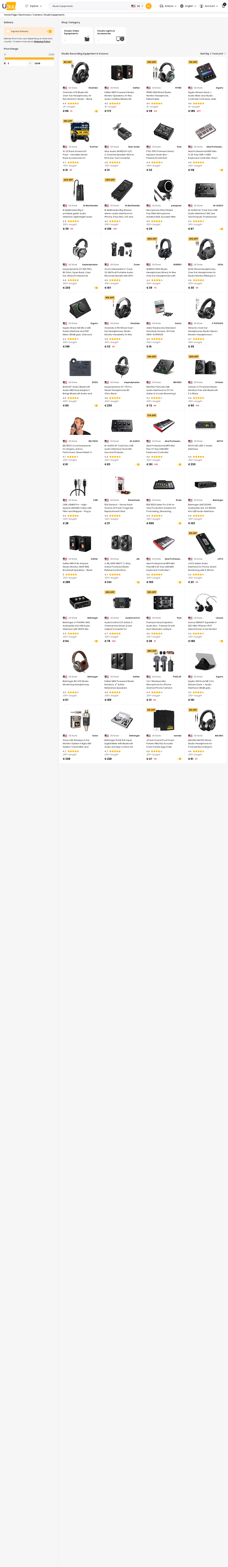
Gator (178, 323)
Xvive (95, 735)
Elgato (219, 88)
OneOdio (93, 88)
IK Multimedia (90, 205)
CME (95, 500)
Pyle (179, 147)
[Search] (149, 6)
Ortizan (219, 382)
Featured (217, 53)
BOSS (95, 382)
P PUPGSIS (217, 323)
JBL (138, 559)
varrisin (177, 735)
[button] (168, 6)
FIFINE (178, 88)
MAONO (177, 382)
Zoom (137, 264)
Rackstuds (134, 500)
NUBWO (177, 264)
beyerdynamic (90, 264)
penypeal (176, 205)
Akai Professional (214, 147)
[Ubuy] (9, 6)
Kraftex (94, 147)
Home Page (10, 14)
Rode (178, 500)
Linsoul (219, 618)
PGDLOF (177, 676)
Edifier (136, 88)
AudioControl (132, 618)
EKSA (220, 264)
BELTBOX (93, 441)
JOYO (220, 559)
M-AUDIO (218, 205)
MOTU (220, 441)
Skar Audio (134, 147)
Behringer (218, 500)
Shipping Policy (42, 41)
